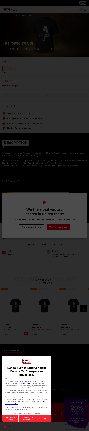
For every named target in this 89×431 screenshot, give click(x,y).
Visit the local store (58, 227)
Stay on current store (31, 227)
